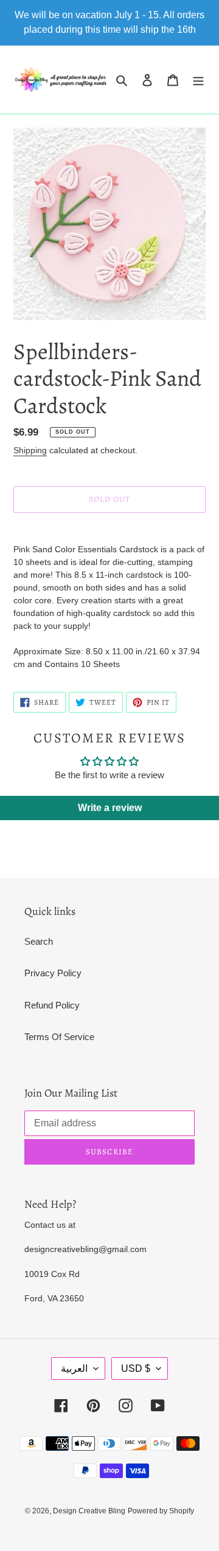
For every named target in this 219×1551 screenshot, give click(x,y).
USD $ (135, 1368)
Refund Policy (52, 1005)
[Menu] (198, 80)
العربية (74, 1368)
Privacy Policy (53, 973)
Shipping (30, 450)
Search (38, 941)
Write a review (110, 808)
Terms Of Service (59, 1037)
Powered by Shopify (161, 1511)
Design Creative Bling (89, 1511)
